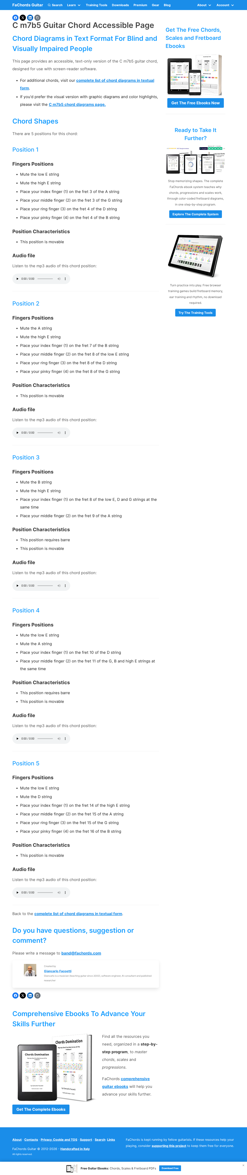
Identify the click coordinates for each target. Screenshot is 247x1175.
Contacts (31, 1140)
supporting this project (169, 1146)
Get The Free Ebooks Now (195, 103)
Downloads (120, 5)
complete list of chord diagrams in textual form (78, 913)
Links (111, 1140)
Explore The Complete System (196, 214)
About (17, 1140)
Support (86, 1140)
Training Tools (96, 5)
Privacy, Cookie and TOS (59, 1140)
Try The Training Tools (195, 313)
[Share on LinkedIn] (30, 18)
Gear (155, 5)
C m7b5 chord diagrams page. (77, 104)
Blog (167, 5)
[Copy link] (37, 18)
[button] (55, 5)
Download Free (170, 1168)
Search (100, 1140)
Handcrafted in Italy (75, 1149)
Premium (140, 5)
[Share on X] (23, 18)
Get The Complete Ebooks (40, 1109)
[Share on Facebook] (15, 18)
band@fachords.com (81, 953)
